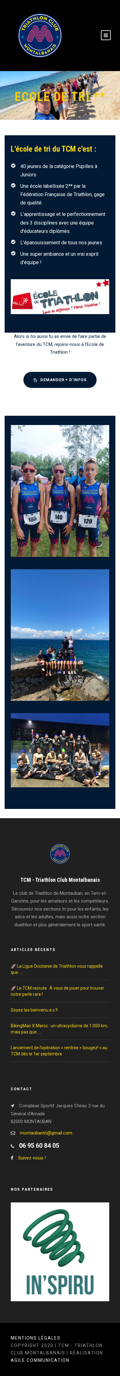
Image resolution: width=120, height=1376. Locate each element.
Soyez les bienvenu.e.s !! (34, 1010)
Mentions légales (36, 1338)
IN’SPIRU (60, 1261)
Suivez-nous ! (32, 1158)
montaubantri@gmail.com (46, 1133)
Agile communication (40, 1360)
